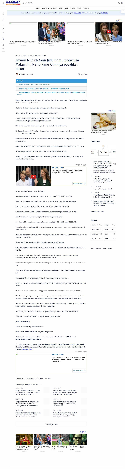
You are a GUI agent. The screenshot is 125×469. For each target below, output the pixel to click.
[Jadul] (66, 8)
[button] (48, 378)
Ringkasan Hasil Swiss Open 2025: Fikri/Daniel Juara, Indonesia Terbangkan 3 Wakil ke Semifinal (27, 404)
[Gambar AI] (98, 186)
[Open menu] (3, 3)
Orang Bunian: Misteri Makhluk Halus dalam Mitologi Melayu (104, 196)
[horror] (97, 192)
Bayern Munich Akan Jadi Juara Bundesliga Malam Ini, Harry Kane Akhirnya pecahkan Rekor (44, 88)
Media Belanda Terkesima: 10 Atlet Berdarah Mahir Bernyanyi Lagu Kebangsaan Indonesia (65, 415)
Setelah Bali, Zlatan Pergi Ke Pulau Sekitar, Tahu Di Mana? (34, 84)
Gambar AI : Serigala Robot (102, 189)
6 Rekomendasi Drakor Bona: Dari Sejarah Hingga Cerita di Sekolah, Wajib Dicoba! (64, 404)
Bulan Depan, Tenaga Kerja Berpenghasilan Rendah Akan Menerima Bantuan (103, 181)
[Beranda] (3, 13)
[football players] (31, 378)
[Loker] (61, 8)
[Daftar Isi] (86, 8)
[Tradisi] (72, 8)
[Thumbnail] (47, 390)
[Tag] (22, 388)
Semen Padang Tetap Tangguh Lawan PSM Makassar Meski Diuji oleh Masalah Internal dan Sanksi (28, 415)
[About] (3, 45)
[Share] (84, 74)
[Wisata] (79, 8)
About (110, 248)
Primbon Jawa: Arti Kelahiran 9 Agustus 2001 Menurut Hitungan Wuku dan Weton (104, 203)
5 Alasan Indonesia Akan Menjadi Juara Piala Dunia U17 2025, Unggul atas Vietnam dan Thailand (65, 392)
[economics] (98, 176)
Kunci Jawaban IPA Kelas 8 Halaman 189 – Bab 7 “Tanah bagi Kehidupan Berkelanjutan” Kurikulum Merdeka (104, 165)
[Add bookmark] (79, 74)
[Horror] (38, 8)
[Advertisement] (103, 78)
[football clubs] (20, 378)
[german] (40, 378)
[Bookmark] (122, 3)
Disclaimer (98, 248)
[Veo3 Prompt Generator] (49, 8)
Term (92, 248)
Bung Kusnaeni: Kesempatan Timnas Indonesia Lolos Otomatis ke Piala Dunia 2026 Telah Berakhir (28, 392)
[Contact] (3, 39)
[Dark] (118, 3)
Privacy (104, 248)
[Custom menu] (3, 25)
